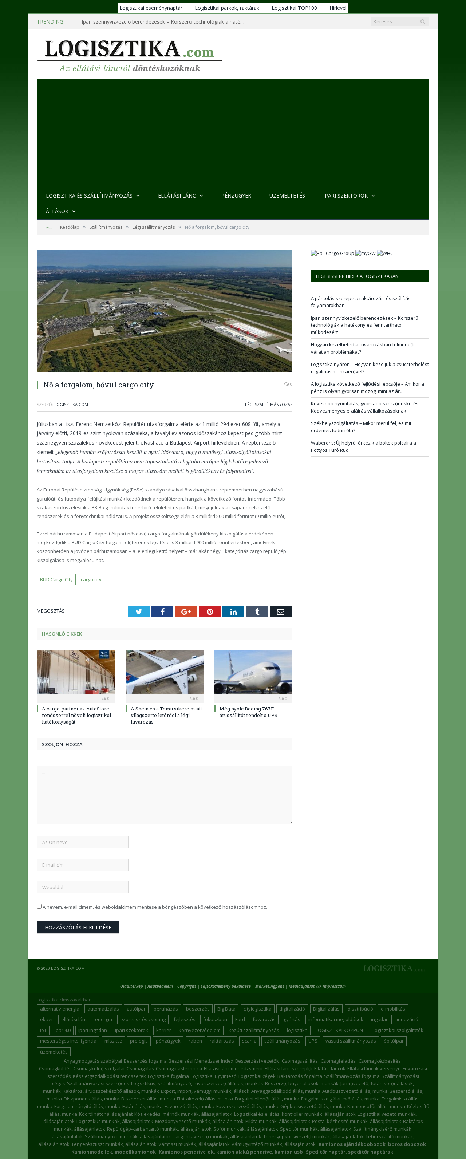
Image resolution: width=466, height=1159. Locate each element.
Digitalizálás (326, 1008)
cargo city (91, 579)
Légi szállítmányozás (268, 404)
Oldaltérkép (131, 986)
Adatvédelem (160, 986)
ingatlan (380, 1019)
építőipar (394, 1040)
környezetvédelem (200, 1030)
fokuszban (215, 1019)
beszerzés (198, 1008)
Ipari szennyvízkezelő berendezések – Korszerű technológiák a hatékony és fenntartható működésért (165, 22)
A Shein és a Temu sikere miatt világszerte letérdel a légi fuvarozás (166, 715)
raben (195, 1040)
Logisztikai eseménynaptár (150, 7)
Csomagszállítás (300, 1061)
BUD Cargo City (56, 579)
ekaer (46, 1019)
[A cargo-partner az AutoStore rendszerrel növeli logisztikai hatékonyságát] (76, 675)
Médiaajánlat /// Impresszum (317, 986)
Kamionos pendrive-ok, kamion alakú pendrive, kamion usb (231, 1151)
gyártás (292, 1019)
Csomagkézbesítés (380, 1061)
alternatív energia (59, 1008)
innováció (407, 1019)
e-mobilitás (393, 1008)
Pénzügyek (236, 195)
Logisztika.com (71, 404)
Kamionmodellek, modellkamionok (113, 1151)
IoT (43, 1030)
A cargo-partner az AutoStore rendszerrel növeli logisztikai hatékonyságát (76, 715)
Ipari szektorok (345, 195)
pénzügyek (168, 1040)
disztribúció (360, 1008)
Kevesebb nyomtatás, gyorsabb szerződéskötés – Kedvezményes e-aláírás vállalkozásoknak (366, 407)
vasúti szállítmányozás (350, 1040)
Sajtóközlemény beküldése (226, 986)
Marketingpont (269, 986)
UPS (312, 1040)
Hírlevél (338, 7)
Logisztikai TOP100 (294, 7)
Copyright (186, 986)
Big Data (226, 1008)
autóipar (136, 1008)
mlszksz (113, 1040)
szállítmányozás (282, 1040)
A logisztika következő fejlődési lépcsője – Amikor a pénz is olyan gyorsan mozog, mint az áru (367, 387)
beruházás (166, 1008)
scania (249, 1040)
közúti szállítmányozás (254, 1030)
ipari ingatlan (92, 1030)
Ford (240, 1019)
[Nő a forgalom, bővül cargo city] (164, 312)
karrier (163, 1030)
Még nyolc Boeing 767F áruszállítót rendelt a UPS (248, 711)
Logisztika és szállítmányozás (89, 195)
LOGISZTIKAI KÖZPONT (341, 1030)
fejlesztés (185, 1019)
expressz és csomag (143, 1019)
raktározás (222, 1040)
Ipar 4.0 (63, 1030)
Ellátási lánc (177, 195)
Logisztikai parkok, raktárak (227, 7)
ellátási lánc (74, 1019)
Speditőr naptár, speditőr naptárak (349, 1151)
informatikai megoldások (335, 1019)
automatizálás (103, 1008)
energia (103, 1019)
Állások (57, 211)
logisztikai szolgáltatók (398, 1030)
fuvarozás (264, 1019)
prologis (139, 1040)
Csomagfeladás (338, 1061)
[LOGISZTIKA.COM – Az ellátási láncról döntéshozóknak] (130, 54)
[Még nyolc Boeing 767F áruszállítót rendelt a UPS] (253, 675)
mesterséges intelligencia (68, 1040)
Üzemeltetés (287, 195)
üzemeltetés (54, 1051)
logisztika (297, 1030)
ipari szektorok (131, 1030)
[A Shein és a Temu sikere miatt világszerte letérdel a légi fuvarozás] (165, 675)
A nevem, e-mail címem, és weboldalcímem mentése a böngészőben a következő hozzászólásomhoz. (155, 907)
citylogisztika (258, 1008)
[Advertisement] (233, 133)
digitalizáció (292, 1008)
